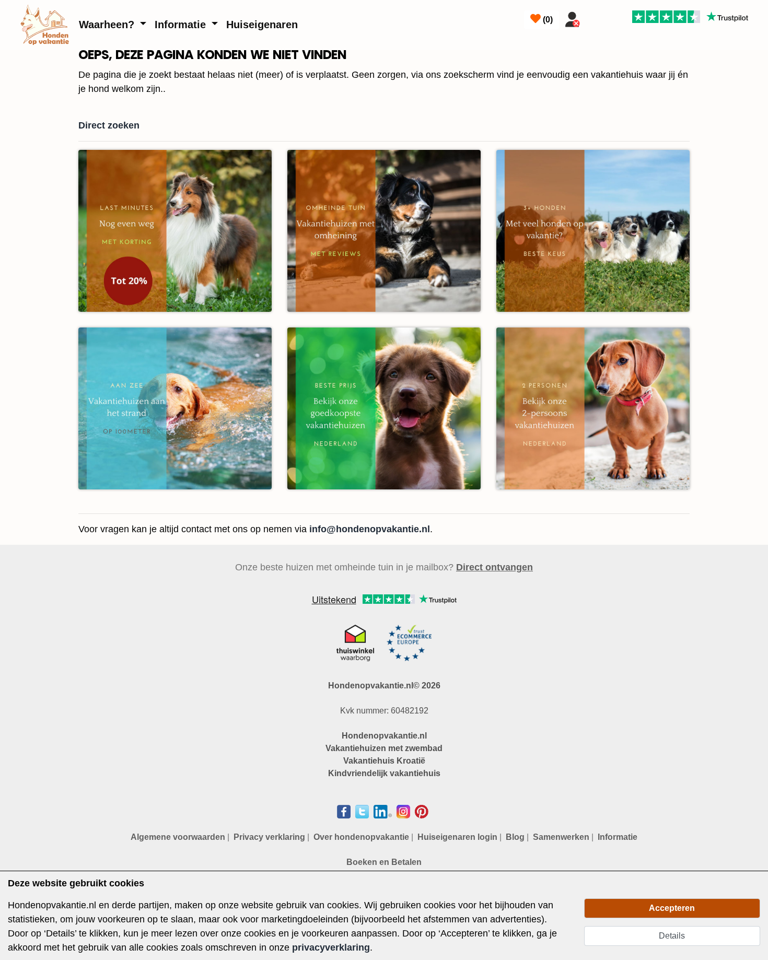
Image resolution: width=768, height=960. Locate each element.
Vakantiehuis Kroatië (384, 760)
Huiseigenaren (262, 24)
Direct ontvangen (494, 567)
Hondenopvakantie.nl (384, 735)
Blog (515, 837)
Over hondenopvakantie (361, 837)
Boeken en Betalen (384, 862)
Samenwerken (561, 837)
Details (672, 935)
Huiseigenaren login (457, 837)
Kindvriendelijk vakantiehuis (384, 773)
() (547, 19)
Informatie (182, 24)
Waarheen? (108, 24)
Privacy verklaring (269, 837)
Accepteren (672, 908)
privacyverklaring (331, 947)
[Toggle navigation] (597, 17)
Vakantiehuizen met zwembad (384, 748)
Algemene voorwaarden (178, 837)
